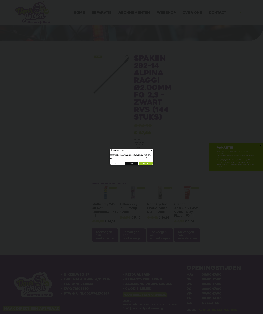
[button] (151, 150)
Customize (117, 163)
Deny (131, 163)
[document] (131, 157)
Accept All (145, 163)
